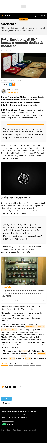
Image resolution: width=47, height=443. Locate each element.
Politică (4, 393)
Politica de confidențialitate (17, 415)
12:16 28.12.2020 (7, 50)
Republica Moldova (37, 393)
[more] (43, 300)
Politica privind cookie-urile (10, 418)
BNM (32, 364)
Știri (11, 364)
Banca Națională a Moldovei (15, 80)
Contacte (33, 412)
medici (38, 364)
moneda (26, 364)
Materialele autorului (12, 92)
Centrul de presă (18, 412)
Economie (18, 364)
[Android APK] (7, 423)
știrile (24, 351)
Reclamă (4, 415)
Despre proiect (6, 412)
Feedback (24, 418)
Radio (27, 358)
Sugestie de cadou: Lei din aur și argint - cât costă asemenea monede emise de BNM (23, 293)
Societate (6, 287)
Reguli (27, 412)
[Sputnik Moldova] (6, 16)
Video (12, 358)
